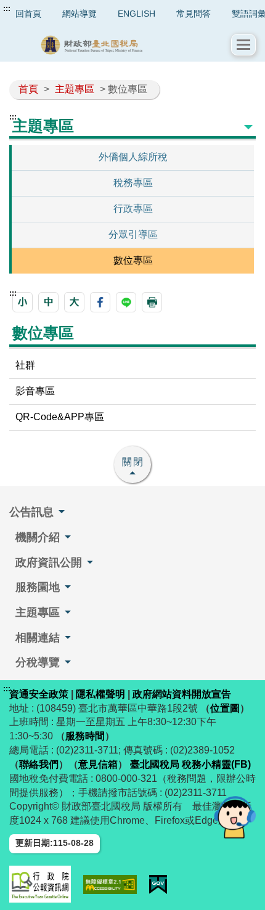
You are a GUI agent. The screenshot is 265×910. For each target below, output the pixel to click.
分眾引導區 (133, 234)
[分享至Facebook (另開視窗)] (100, 302)
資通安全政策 (38, 694)
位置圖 (225, 708)
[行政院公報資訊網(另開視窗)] (40, 884)
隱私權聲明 (100, 694)
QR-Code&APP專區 (59, 417)
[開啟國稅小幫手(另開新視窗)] (235, 816)
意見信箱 (98, 764)
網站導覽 (79, 13)
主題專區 (74, 89)
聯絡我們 (39, 764)
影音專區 (35, 391)
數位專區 (133, 260)
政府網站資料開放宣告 (181, 694)
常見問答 (193, 13)
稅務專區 (133, 182)
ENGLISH (136, 13)
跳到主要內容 (32, 8)
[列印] (152, 302)
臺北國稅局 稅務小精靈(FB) (190, 764)
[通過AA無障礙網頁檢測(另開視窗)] (110, 884)
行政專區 (133, 208)
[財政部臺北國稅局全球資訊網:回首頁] (120, 44)
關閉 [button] (133, 462)
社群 (25, 365)
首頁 (28, 89)
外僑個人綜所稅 (133, 157)
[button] (243, 44)
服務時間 (85, 736)
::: (6, 8)
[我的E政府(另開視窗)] (158, 884)
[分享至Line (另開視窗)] (126, 302)
